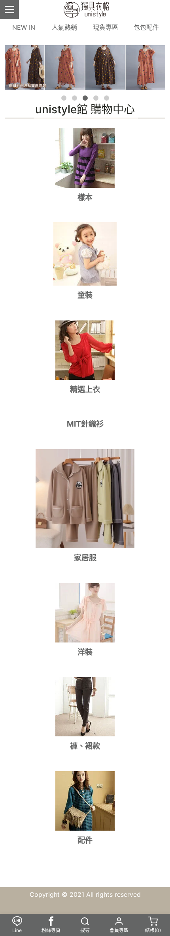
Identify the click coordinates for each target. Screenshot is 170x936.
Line (17, 930)
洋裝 (85, 652)
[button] (64, 98)
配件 (85, 840)
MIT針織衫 (85, 424)
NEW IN (23, 27)
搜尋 (85, 930)
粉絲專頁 (51, 930)
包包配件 (146, 27)
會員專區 (119, 930)
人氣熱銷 (64, 27)
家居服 (85, 557)
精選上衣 (85, 389)
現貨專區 (105, 27)
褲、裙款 (85, 746)
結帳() (153, 930)
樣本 (85, 197)
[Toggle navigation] (9, 9)
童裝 (85, 295)
